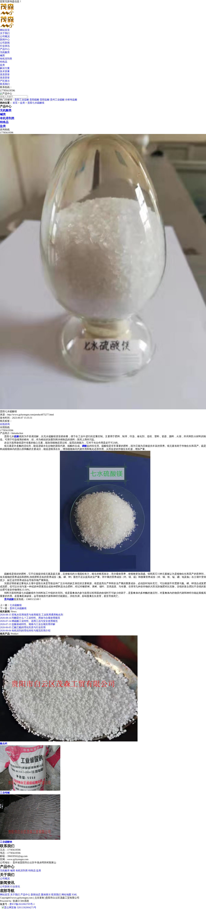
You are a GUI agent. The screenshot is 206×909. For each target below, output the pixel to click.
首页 (15, 102)
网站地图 (66, 894)
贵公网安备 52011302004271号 (20, 907)
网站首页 (5, 30)
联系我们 (5, 84)
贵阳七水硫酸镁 (35, 102)
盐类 (2, 65)
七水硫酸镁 (16, 605)
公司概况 (5, 36)
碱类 (2, 55)
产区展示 (5, 81)
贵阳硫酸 (34, 99)
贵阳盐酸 (44, 99)
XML (74, 894)
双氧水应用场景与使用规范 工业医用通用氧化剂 (31, 614)
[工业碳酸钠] (30, 839)
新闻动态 (35, 894)
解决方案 (5, 68)
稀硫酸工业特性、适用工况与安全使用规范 (29, 621)
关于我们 (5, 33)
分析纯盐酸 (71, 99)
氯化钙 (3, 743)
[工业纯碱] (30, 789)
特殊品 (3, 61)
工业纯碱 (5, 792)
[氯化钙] (69, 740)
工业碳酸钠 (6, 841)
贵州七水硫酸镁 (18, 608)
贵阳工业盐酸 (21, 99)
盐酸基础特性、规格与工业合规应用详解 (27, 624)
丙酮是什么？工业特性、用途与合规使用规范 (30, 618)
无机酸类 (5, 52)
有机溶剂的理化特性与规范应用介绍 (25, 630)
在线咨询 (5, 424)
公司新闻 (5, 42)
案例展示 (46, 894)
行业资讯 (5, 46)
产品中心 (5, 49)
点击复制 (39, 897)
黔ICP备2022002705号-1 (22, 904)
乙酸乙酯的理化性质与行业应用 (23, 627)
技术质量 (5, 71)
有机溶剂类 (6, 58)
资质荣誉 (5, 74)
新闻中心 (5, 39)
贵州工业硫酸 (57, 99)
